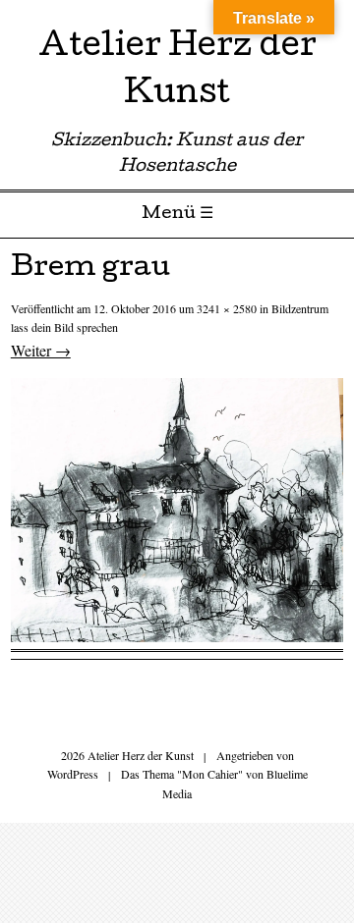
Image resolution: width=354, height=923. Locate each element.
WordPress (72, 774)
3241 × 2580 (227, 308)
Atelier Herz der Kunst (177, 72)
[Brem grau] (177, 635)
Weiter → (41, 350)
